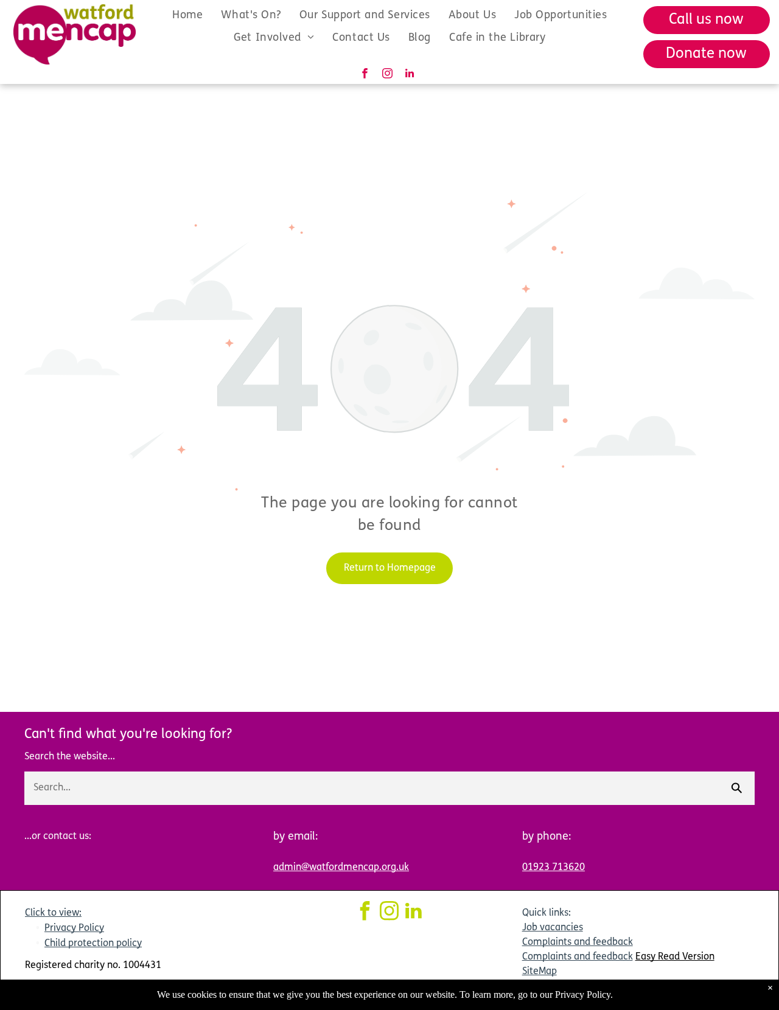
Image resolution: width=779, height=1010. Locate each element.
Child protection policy (93, 944)
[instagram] (387, 75)
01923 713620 (553, 867)
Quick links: (546, 913)
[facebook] (364, 75)
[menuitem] (187, 15)
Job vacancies (552, 928)
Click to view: (53, 913)
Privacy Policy (74, 928)
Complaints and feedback (577, 942)
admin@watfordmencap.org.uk (341, 867)
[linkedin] (409, 75)
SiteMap (539, 972)
